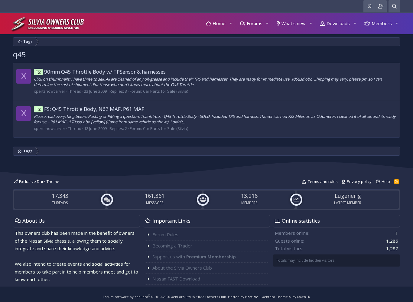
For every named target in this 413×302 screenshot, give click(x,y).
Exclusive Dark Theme (38, 181)
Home (219, 23)
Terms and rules (323, 181)
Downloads (338, 23)
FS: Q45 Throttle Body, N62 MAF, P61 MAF (90, 108)
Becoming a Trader (172, 246)
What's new (293, 23)
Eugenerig (348, 195)
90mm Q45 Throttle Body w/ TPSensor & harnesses (101, 71)
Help (386, 181)
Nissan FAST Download (176, 279)
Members (382, 23)
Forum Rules (165, 234)
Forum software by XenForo (147, 296)
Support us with (194, 257)
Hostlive (251, 296)
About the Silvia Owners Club (182, 268)
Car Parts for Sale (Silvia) (165, 91)
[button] (230, 23)
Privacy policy (359, 181)
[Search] (394, 6)
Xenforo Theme (286, 296)
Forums (254, 23)
